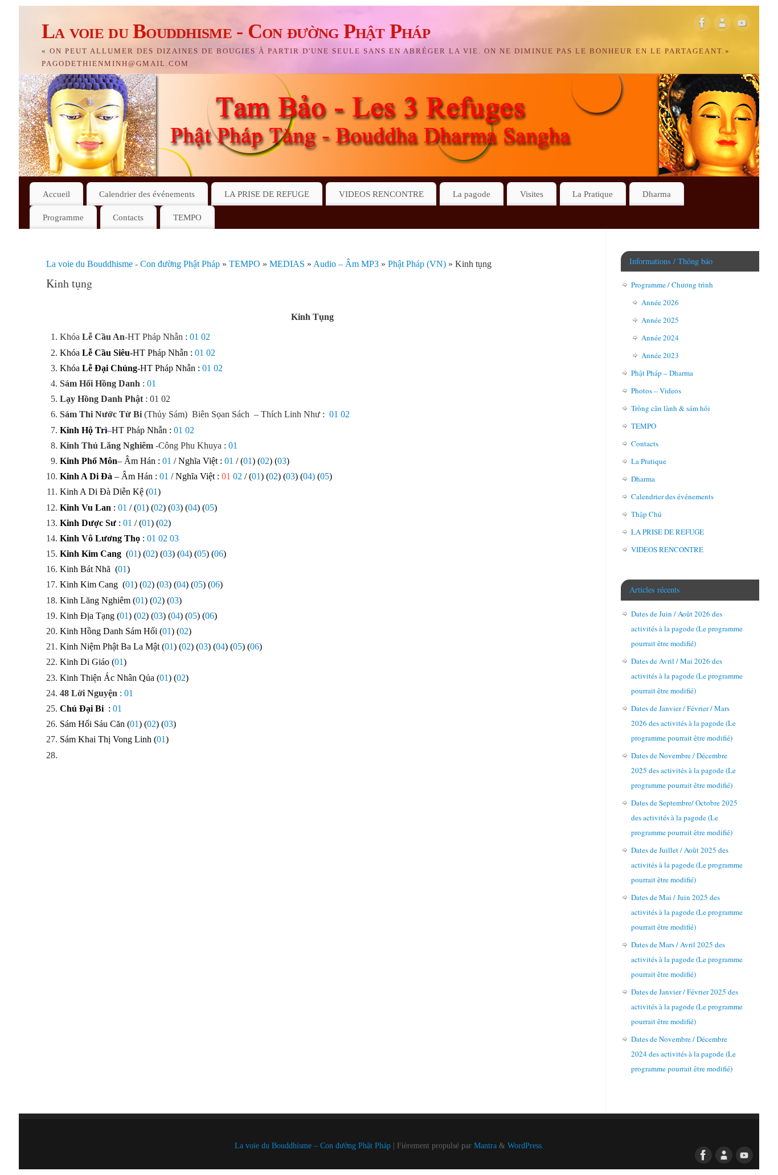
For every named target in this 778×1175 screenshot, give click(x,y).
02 (205, 337)
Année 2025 (660, 320)
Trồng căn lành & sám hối (670, 408)
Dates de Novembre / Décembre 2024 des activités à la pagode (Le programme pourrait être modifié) (683, 1054)
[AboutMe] (722, 25)
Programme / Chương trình (672, 285)
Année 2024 (660, 337)
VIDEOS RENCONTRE (381, 194)
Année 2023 (660, 355)
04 (192, 507)
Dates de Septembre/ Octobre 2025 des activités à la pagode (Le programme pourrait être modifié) (684, 817)
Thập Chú (646, 514)
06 (218, 553)
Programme (63, 217)
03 (281, 461)
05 (324, 476)
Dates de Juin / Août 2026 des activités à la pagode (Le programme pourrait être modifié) (687, 628)
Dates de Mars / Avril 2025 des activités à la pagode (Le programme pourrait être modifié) (687, 959)
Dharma (656, 194)
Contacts (128, 217)
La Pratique (592, 194)
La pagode (471, 194)
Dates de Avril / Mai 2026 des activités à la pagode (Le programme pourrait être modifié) (687, 676)
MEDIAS (288, 264)
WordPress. (525, 1145)
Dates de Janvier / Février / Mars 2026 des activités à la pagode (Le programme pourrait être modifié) (683, 723)
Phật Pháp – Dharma (662, 373)
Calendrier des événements (147, 194)
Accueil (56, 194)
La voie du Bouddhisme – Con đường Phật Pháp (313, 1145)
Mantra (485, 1145)
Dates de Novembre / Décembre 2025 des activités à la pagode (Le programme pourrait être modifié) (683, 770)
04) (309, 476)
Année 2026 (660, 302)
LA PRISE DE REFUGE (266, 194)
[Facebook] (702, 25)
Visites (531, 194)
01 (194, 337)
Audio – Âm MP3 (347, 264)
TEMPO (187, 217)
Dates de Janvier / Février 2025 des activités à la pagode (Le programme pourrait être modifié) (687, 1006)
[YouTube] (742, 25)
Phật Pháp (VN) (418, 264)
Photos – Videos (656, 390)
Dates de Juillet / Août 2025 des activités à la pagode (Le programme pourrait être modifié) (687, 865)
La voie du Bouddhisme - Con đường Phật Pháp (236, 31)
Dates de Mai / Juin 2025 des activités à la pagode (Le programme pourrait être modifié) (687, 912)
